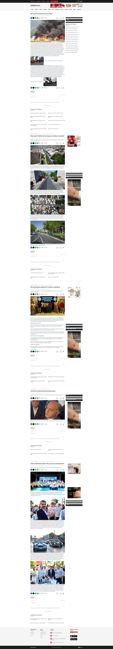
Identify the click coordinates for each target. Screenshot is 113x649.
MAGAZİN (66, 9)
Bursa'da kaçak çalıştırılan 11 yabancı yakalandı (45, 285)
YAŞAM (74, 9)
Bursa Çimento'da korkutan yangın (44, 11)
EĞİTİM (70, 9)
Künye (41, 635)
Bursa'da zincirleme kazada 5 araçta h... (72, 50)
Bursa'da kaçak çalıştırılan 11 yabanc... (71, 28)
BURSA (32, 9)
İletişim (41, 637)
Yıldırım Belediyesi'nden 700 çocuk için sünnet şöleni (47, 461)
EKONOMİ (45, 9)
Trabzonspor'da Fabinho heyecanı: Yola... (72, 37)
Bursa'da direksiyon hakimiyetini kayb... (72, 43)
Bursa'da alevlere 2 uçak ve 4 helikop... (72, 41)
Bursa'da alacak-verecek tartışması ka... (72, 30)
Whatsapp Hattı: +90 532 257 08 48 (57, 642)
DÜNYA (49, 9)
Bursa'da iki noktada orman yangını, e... (72, 45)
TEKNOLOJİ (79, 9)
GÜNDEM (36, 9)
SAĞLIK (62, 9)
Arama (48, 1)
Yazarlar (43, 1)
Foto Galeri (38, 1)
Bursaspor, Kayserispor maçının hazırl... (72, 32)
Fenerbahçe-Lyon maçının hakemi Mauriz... (72, 39)
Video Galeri (32, 1)
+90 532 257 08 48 (55, 635)
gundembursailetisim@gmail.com (57, 632)
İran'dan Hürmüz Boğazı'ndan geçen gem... (72, 48)
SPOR (53, 9)
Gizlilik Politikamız (43, 632)
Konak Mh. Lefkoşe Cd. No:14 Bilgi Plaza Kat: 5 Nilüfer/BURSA (58, 639)
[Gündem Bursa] (35, 5)
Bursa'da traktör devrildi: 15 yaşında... (71, 52)
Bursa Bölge (36, 11)
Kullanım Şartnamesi (43, 633)
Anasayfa (31, 11)
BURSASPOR (57, 9)
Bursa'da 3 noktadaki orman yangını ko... (72, 36)
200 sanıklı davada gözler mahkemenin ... (72, 34)
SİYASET (40, 9)
